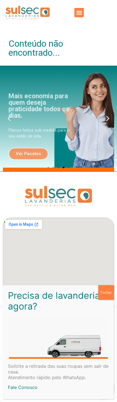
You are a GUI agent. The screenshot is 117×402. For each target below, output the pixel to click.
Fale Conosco (22, 387)
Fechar (106, 292)
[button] (79, 12)
